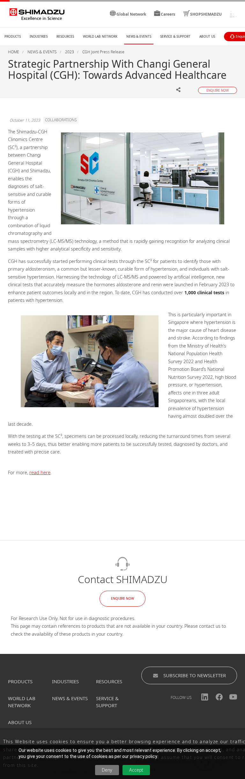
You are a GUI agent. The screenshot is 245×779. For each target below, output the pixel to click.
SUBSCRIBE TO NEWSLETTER (194, 675)
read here (39, 472)
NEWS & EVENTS (70, 698)
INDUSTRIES (65, 681)
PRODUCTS (20, 681)
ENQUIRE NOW (122, 598)
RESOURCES (109, 681)
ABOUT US (20, 722)
